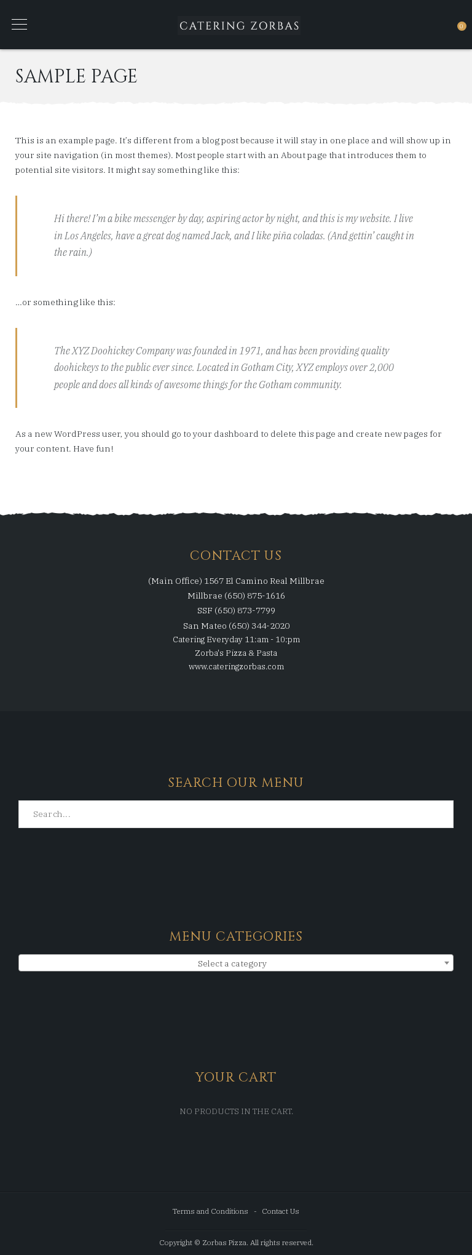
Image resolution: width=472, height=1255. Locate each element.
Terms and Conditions (210, 1211)
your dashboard (226, 433)
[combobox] (236, 962)
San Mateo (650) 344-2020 (236, 625)
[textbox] (236, 963)
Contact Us (280, 1211)
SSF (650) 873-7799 (236, 610)
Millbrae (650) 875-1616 (236, 595)
